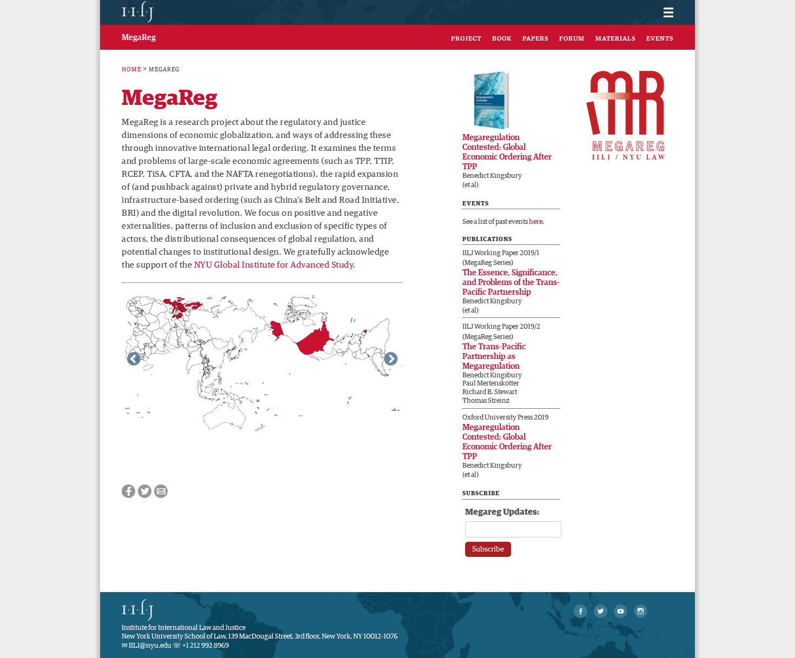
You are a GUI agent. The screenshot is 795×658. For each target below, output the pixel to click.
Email (161, 491)
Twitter (144, 491)
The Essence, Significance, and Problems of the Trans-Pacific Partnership (511, 282)
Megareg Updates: (502, 512)
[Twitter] (600, 611)
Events (659, 39)
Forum (572, 39)
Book (502, 39)
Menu (661, 9)
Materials (615, 39)
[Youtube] (620, 611)
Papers (535, 39)
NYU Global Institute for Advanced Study (274, 265)
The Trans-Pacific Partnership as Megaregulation (494, 356)
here (535, 221)
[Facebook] (580, 611)
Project (466, 39)
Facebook (128, 491)
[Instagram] (640, 611)
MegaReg (139, 38)
